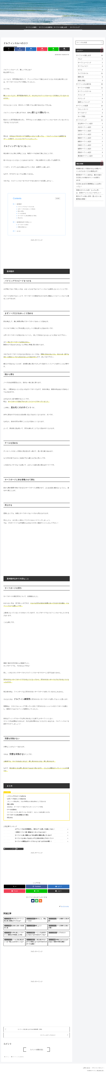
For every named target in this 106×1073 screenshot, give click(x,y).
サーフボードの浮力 (23, 224)
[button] (64, 49)
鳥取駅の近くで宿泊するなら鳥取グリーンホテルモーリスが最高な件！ (88, 170)
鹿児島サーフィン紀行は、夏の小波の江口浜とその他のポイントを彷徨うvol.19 (88, 177)
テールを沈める (22, 213)
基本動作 (19, 204)
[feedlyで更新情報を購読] (36, 900)
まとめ (18, 231)
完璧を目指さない (22, 227)
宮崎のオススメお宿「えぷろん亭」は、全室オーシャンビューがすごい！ (88, 191)
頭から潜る (21, 211)
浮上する (20, 218)
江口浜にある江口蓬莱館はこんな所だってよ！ (88, 185)
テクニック (20, 848)
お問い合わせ (86, 1068)
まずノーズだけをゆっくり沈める (26, 209)
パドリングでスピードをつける (26, 206)
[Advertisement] (36, 60)
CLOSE (57, 198)
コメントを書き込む (36, 1049)
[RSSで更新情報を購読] (40, 900)
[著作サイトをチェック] (32, 900)
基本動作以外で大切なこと (24, 222)
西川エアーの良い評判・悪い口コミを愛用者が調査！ (88, 197)
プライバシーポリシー (97, 1068)
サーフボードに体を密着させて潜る (27, 215)
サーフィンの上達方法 (10, 848)
